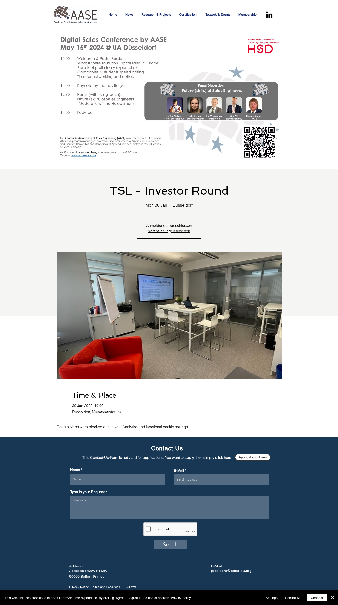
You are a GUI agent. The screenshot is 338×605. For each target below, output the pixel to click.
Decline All (292, 597)
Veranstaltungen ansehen (169, 231)
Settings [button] (272, 597)
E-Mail (179, 470)
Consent (317, 597)
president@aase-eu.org (231, 571)
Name (75, 470)
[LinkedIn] (269, 14)
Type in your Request (87, 492)
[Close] (332, 597)
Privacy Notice (79, 587)
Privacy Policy (181, 597)
